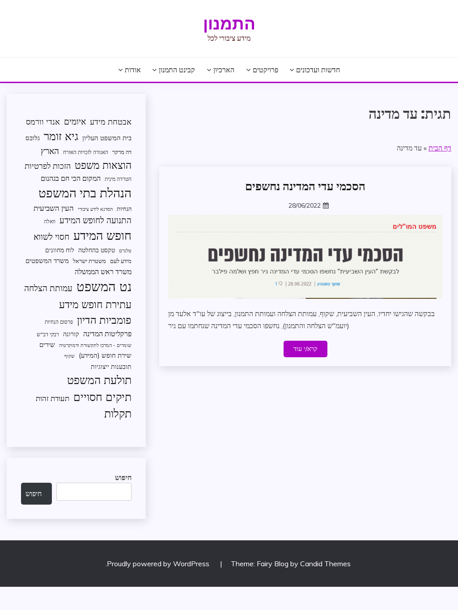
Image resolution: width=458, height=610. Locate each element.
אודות (133, 69)
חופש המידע (102, 235)
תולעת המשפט (99, 380)
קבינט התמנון (177, 69)
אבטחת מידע (110, 122)
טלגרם (125, 250)
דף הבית (439, 147)
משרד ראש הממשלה (103, 271)
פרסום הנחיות (59, 321)
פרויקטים (265, 69)
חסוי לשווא (51, 236)
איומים (75, 121)
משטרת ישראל (89, 260)
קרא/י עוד (305, 349)
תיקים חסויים (102, 396)
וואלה (49, 221)
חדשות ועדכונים (318, 69)
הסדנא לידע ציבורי (95, 209)
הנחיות (124, 208)
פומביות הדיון (104, 319)
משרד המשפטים (47, 260)
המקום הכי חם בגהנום (71, 178)
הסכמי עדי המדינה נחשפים (305, 186)
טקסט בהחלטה (96, 250)
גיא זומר (61, 136)
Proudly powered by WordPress (159, 563)
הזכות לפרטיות (48, 166)
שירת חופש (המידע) (105, 355)
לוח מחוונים (59, 250)
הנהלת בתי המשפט (84, 193)
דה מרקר (121, 151)
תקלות (117, 413)
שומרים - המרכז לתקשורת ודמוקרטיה (95, 345)
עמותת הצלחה (48, 287)
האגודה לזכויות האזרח (85, 152)
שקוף (69, 356)
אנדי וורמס (43, 122)
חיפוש (123, 477)
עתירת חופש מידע (95, 304)
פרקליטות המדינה (107, 333)
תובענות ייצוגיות (111, 366)
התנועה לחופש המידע (95, 220)
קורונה (71, 334)
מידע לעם (120, 260)
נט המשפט (103, 286)
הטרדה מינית (118, 178)
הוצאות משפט (103, 165)
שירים (47, 344)
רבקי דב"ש (48, 334)
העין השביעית (54, 208)
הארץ (50, 151)
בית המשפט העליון (106, 138)
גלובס (32, 138)
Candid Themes (325, 563)
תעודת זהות (52, 398)
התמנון (229, 23)
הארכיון (223, 69)
